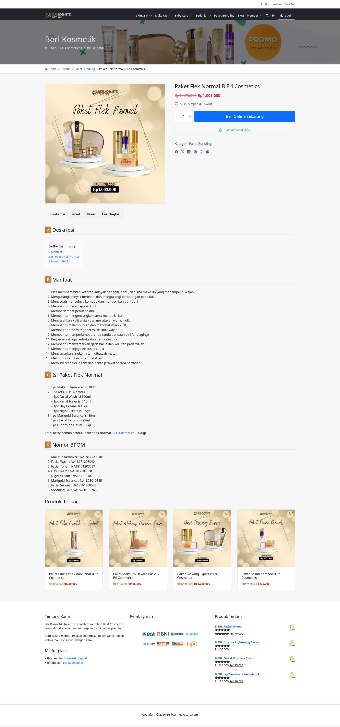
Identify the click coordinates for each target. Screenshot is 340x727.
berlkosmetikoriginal (73, 658)
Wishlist (277, 4)
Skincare (142, 15)
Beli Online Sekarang (245, 116)
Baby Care (181, 15)
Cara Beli (290, 4)
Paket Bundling (224, 15)
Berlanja (201, 15)
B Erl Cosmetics (123, 433)
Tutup (69, 246)
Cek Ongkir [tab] (110, 214)
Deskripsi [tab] (57, 214)
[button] (151, 15)
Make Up (161, 15)
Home (52, 69)
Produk (265, 4)
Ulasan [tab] (90, 214)
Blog (241, 15)
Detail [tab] (75, 214)
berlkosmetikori (73, 663)
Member (252, 15)
